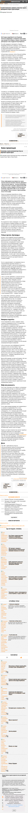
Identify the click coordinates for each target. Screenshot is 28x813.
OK (14, 810)
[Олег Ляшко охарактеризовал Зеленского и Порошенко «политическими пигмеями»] (4, 537)
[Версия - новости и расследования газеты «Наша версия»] (4, 2)
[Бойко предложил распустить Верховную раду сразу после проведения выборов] (4, 563)
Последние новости (14, 497)
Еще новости (14, 517)
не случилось (23, 434)
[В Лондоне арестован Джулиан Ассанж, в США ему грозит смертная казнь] (4, 626)
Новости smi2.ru (4, 495)
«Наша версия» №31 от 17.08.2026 (20, 478)
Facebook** (12, 51)
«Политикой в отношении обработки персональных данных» (14, 805)
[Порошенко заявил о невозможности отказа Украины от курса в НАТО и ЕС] (4, 593)
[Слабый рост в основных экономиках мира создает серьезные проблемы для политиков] (4, 611)
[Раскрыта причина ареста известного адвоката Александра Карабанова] (4, 680)
